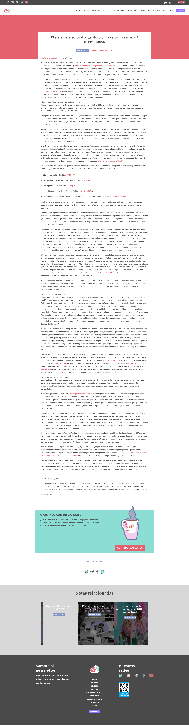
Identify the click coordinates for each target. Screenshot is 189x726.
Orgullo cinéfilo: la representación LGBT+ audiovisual (130, 609)
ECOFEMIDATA (133, 11)
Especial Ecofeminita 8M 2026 (59, 607)
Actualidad (98, 561)
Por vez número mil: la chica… (94, 607)
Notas (110, 50)
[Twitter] (86, 573)
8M (87, 561)
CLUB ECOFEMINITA (118, 11)
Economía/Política (98, 50)
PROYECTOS (96, 11)
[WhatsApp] (102, 573)
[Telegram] (91, 573)
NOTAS (170, 11)
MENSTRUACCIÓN (147, 11)
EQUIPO (86, 11)
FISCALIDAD (161, 11)
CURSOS (106, 11)
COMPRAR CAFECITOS (130, 547)
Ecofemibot (180, 11)
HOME (78, 11)
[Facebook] (97, 573)
